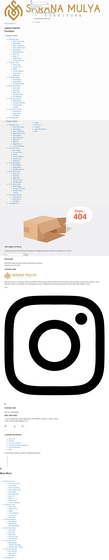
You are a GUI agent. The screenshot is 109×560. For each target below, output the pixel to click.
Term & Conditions (15, 443)
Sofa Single (17, 43)
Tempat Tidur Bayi (19, 103)
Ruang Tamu (10, 481)
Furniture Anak (11, 540)
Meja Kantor (17, 113)
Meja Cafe (16, 92)
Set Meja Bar (17, 96)
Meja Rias (16, 75)
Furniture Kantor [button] (16, 109)
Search (33, 9)
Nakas (15, 69)
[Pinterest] (6, 287)
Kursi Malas (17, 50)
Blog (36, 131)
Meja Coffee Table (19, 48)
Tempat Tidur (17, 67)
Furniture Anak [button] (15, 98)
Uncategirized (13, 118)
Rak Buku (16, 115)
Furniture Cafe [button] (15, 86)
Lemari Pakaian (18, 71)
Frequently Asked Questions (18, 445)
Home (37, 123)
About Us (38, 125)
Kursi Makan (17, 79)
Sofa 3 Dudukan (18, 45)
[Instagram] (54, 402)
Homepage (67, 251)
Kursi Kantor (17, 111)
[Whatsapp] (5, 404)
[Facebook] (5, 287)
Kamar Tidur (10, 504)
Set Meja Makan (18, 84)
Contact (37, 127)
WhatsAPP (40, 13)
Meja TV (16, 56)
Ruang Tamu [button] (14, 39)
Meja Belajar (17, 101)
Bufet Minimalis (18, 52)
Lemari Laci (17, 73)
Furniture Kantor (11, 549)
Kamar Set (16, 65)
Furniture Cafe (10, 528)
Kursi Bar (16, 90)
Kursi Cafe (16, 88)
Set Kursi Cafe (18, 94)
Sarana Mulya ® (9, 23)
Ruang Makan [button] (15, 77)
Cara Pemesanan (40, 129)
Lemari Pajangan (18, 60)
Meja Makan (17, 81)
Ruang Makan (11, 519)
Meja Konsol (17, 58)
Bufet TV (16, 54)
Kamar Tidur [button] (14, 62)
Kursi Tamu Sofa (18, 41)
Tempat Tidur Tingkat (17, 106)
